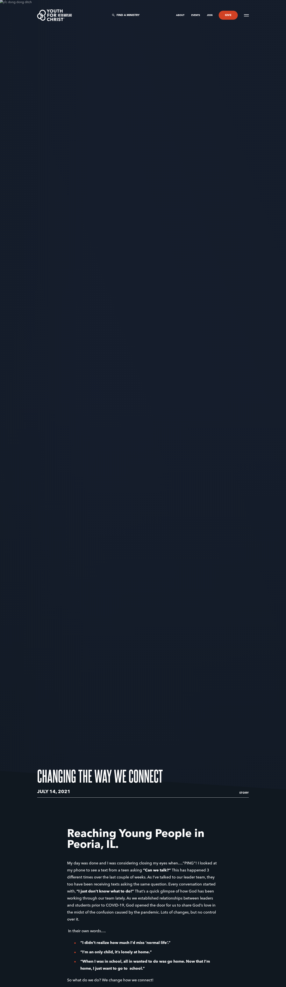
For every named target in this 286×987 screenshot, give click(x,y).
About (180, 15)
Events (196, 15)
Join (209, 15)
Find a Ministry (128, 15)
